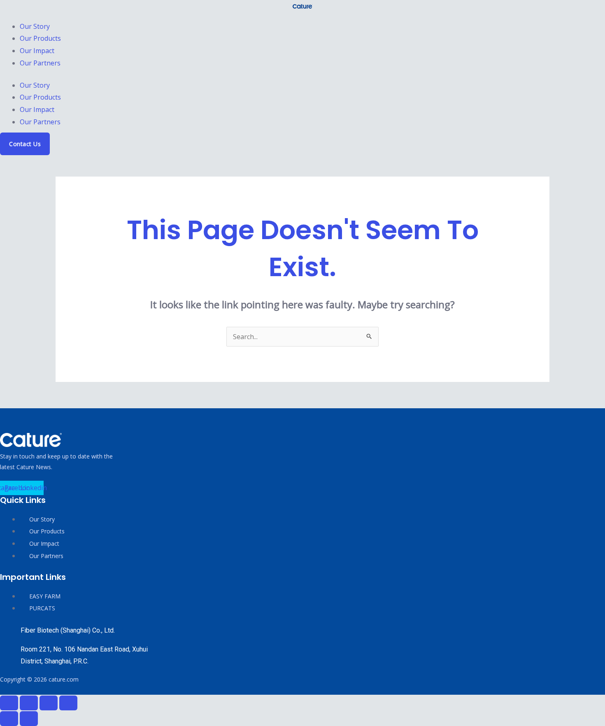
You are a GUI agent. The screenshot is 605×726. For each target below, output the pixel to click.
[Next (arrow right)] (29, 718)
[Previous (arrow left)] (9, 718)
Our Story (35, 26)
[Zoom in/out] (9, 703)
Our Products (40, 38)
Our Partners (40, 62)
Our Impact (37, 50)
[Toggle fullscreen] (29, 703)
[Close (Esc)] (68, 703)
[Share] (49, 703)
